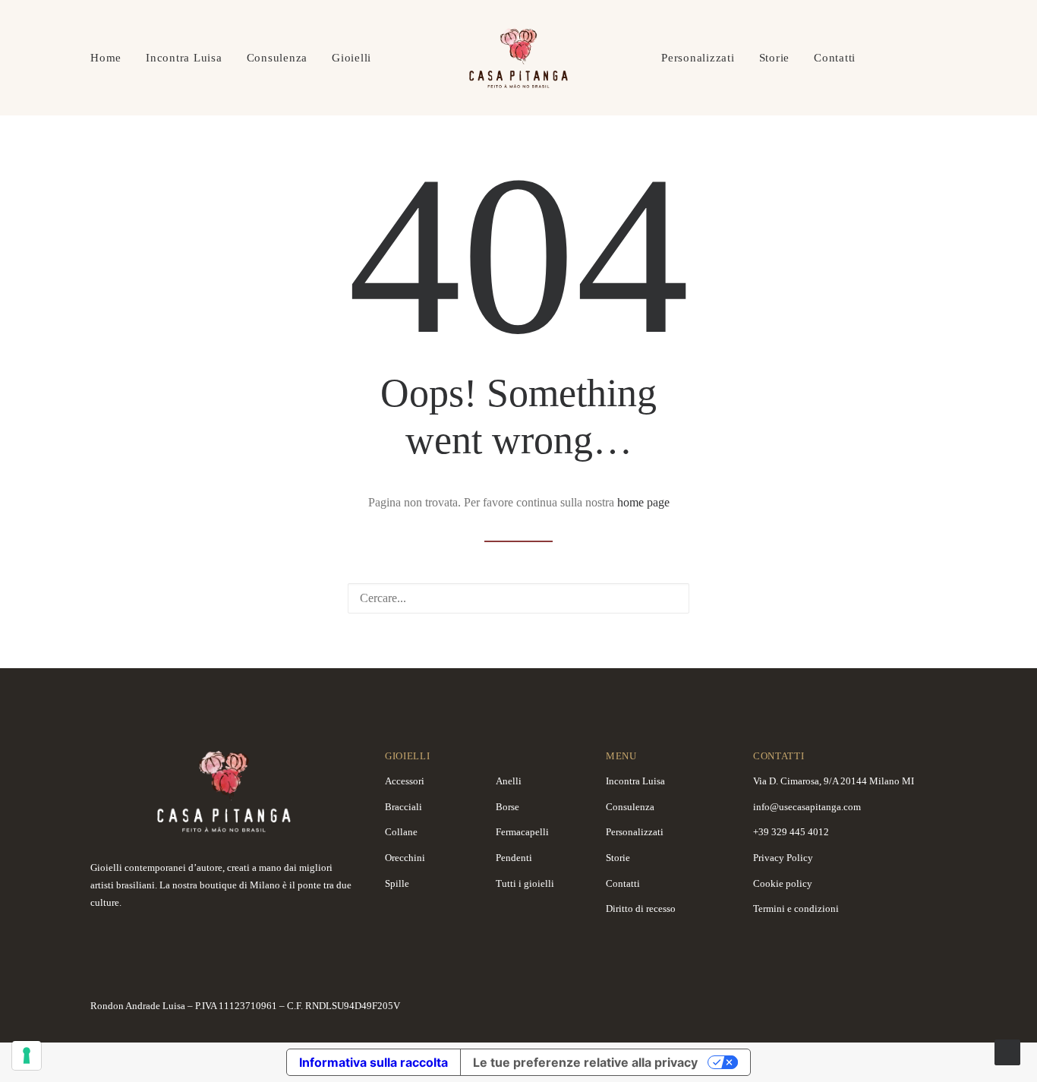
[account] (910, 57)
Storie (774, 58)
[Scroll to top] (1007, 1051)
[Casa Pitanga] (518, 57)
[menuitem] (111, 57)
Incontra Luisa (184, 58)
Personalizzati (698, 58)
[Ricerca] (518, 598)
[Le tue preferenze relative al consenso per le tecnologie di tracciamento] (26, 1055)
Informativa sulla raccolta (373, 1062)
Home (105, 58)
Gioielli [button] (351, 58)
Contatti (835, 58)
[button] (668, 597)
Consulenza (277, 58)
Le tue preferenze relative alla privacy (585, 1062)
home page (643, 502)
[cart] (936, 57)
